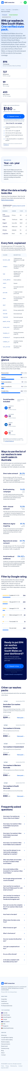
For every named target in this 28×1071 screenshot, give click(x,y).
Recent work (4, 1046)
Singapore (4, 1026)
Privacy (7, 1066)
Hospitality (4, 999)
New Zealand (5, 1021)
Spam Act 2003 (4, 1067)
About (3, 1052)
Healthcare (4, 1001)
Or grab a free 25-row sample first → (13, 675)
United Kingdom (6, 1017)
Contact (3, 1055)
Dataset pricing (5, 1048)
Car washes (15, 9)
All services (4, 1035)
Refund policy (13, 1066)
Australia (8, 9)
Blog (2, 1050)
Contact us (6, 144)
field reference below (7, 200)
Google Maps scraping (7, 1037)
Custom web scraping (6, 1039)
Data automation (5, 1044)
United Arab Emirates (7, 1028)
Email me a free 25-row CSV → (18, 206)
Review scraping (5, 1041)
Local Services (4, 1003)
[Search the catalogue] (21, 2)
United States (5, 1015)
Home (2, 9)
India (3, 1023)
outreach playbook (9, 441)
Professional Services (6, 1005)
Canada (4, 1019)
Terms (2, 1066)
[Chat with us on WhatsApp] (25, 2)
